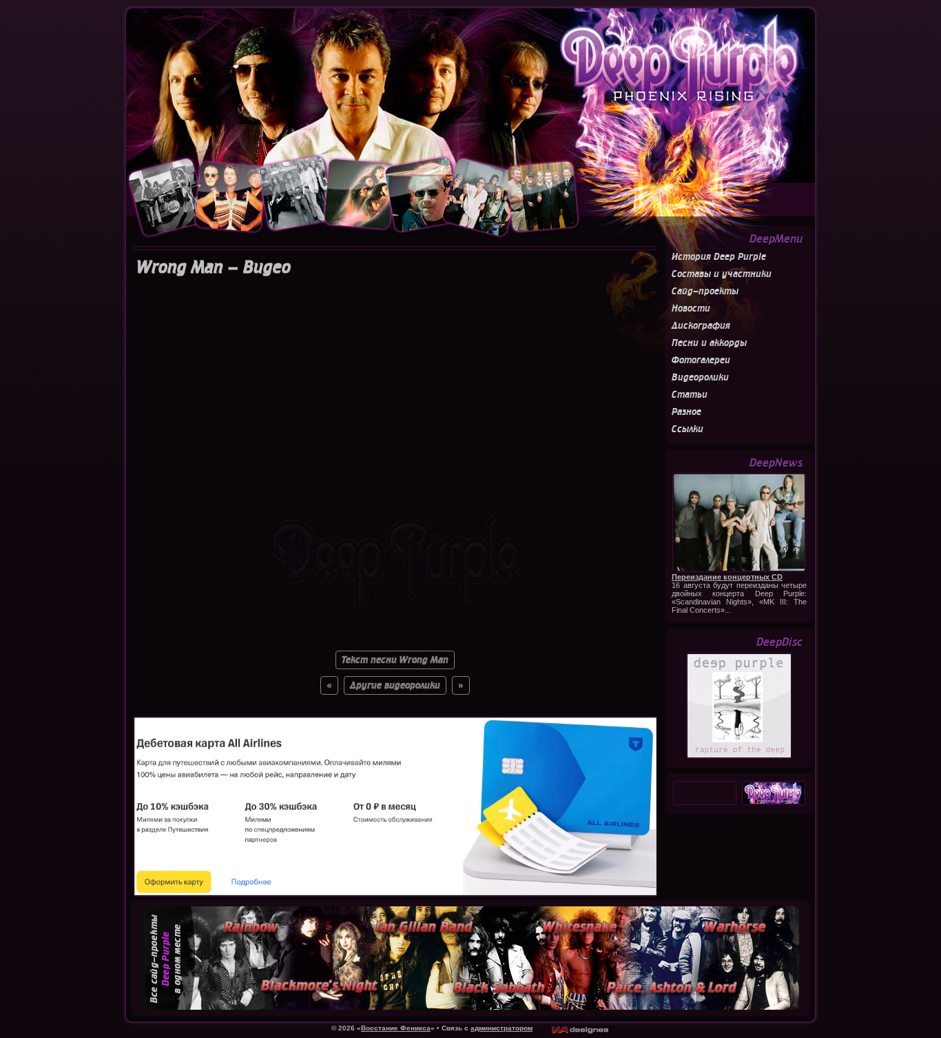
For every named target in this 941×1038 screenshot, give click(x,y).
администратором (501, 1028)
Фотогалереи (701, 360)
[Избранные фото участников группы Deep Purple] (354, 237)
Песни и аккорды (709, 343)
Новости (691, 308)
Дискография (701, 325)
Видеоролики (700, 377)
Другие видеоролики (395, 685)
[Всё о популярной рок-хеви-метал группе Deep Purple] (470, 80)
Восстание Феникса (396, 1028)
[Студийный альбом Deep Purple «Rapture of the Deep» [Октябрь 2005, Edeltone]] (739, 756)
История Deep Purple (719, 257)
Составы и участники (722, 274)
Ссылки (687, 429)
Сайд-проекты (705, 291)
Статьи (689, 394)
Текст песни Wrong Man (395, 660)
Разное (686, 412)
